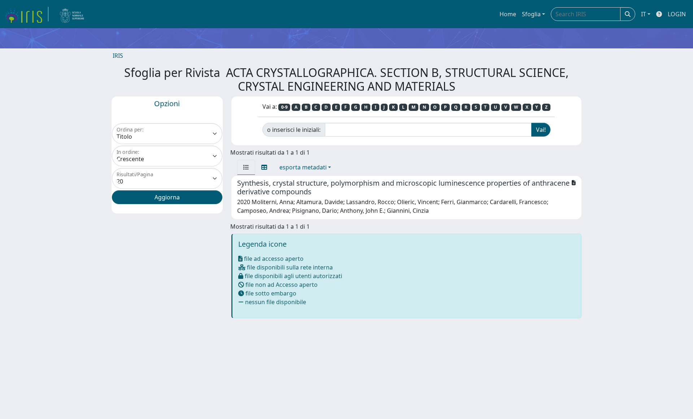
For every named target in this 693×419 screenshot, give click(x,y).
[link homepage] (26, 14)
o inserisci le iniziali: (294, 130)
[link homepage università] (72, 14)
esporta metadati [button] (303, 167)
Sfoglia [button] (531, 14)
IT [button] (643, 14)
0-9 (284, 107)
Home (508, 14)
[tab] (246, 167)
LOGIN (677, 14)
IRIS (118, 56)
